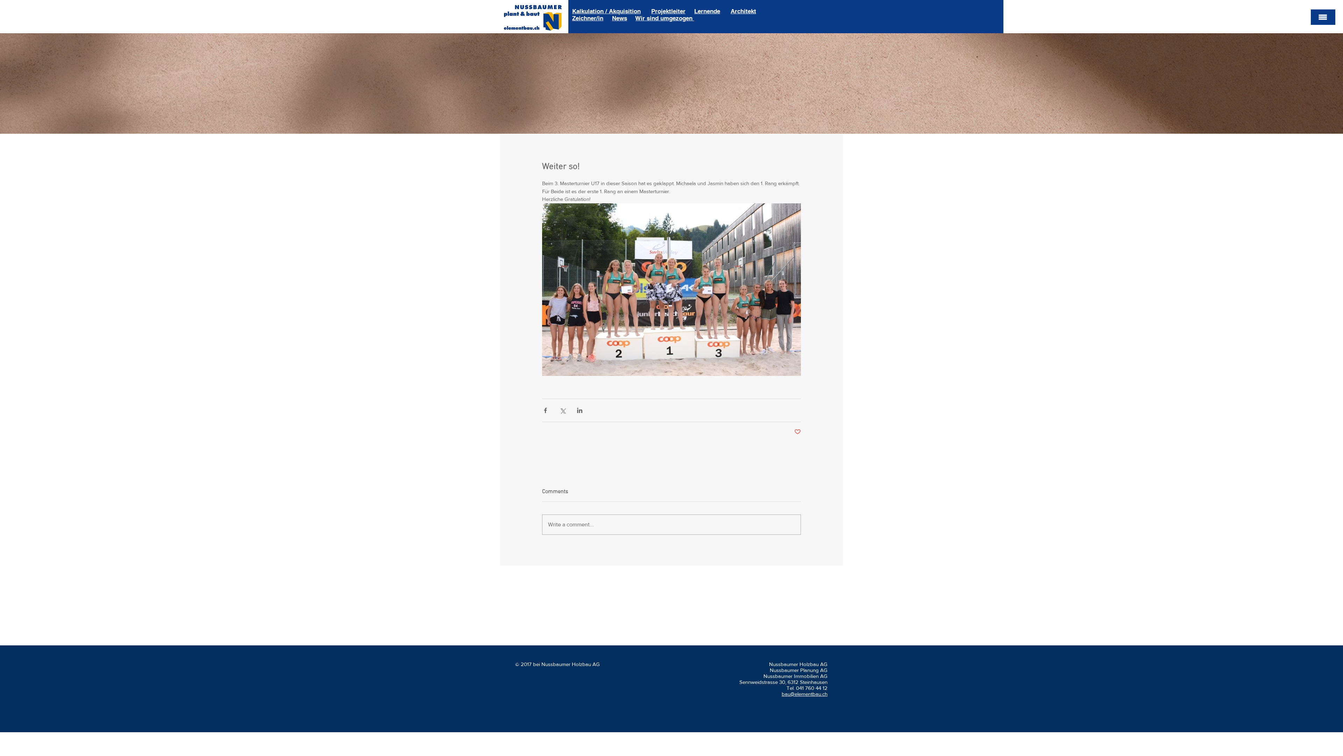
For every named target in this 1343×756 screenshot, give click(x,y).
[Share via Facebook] (545, 410)
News (619, 18)
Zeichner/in (587, 18)
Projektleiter (668, 11)
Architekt (743, 11)
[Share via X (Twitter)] (562, 410)
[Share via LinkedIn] (579, 410)
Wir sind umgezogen (664, 18)
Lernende (707, 11)
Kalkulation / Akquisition (606, 11)
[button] (1323, 17)
